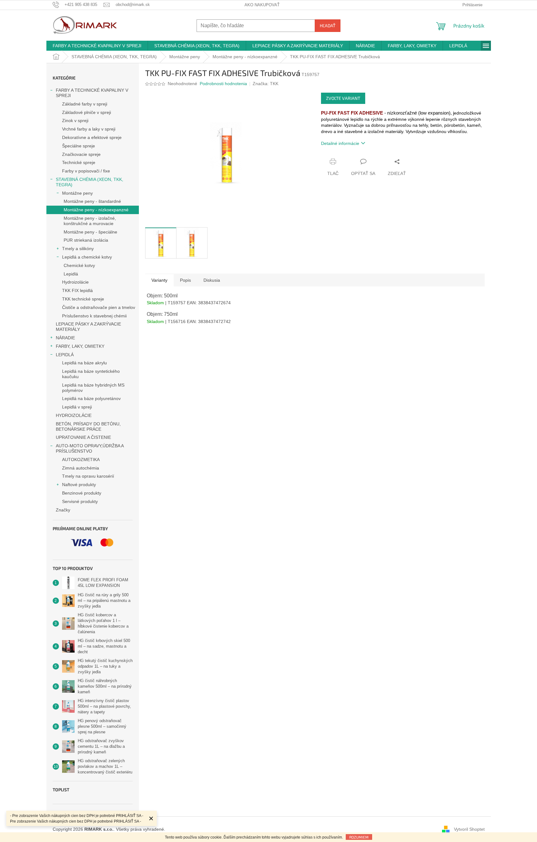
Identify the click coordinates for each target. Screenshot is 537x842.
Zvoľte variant (343, 98)
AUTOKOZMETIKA (81, 459)
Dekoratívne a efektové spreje (92, 137)
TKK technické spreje (83, 298)
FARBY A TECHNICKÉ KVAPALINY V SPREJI (92, 93)
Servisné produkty (80, 501)
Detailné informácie (340, 143)
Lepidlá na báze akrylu (84, 362)
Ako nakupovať (262, 5)
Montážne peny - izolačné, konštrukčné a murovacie (90, 221)
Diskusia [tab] (211, 280)
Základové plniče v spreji (86, 112)
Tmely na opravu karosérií (88, 476)
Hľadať (327, 25)
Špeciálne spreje (78, 145)
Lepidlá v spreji (77, 406)
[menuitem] (97, 46)
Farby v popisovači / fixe (86, 170)
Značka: (265, 83)
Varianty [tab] (159, 280)
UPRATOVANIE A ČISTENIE (83, 437)
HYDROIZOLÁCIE (74, 415)
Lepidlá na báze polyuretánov (91, 398)
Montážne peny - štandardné (92, 201)
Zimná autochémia (80, 467)
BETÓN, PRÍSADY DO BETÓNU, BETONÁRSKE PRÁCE (88, 426)
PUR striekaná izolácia (86, 240)
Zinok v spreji (75, 120)
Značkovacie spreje (81, 154)
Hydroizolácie (75, 282)
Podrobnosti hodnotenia (223, 83)
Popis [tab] (185, 280)
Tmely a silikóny (78, 248)
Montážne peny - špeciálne (90, 231)
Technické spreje (78, 162)
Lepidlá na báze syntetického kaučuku (91, 374)
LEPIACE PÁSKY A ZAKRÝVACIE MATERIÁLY (88, 326)
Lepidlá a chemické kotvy (87, 256)
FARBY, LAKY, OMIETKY (80, 346)
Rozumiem (359, 837)
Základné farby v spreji (84, 103)
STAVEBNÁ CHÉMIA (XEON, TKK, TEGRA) (89, 182)
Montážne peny (77, 193)
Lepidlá (71, 273)
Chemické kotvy (79, 265)
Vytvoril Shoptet (469, 828)
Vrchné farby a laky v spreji (88, 128)
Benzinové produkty (81, 492)
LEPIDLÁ (65, 354)
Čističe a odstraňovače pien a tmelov (98, 307)
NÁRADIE (65, 337)
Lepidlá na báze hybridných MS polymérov (93, 387)
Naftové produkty (79, 484)
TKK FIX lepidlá (77, 290)
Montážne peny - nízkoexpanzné (96, 209)
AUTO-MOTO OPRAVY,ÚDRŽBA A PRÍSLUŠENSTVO (90, 448)
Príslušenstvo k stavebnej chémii (94, 315)
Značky (63, 509)
